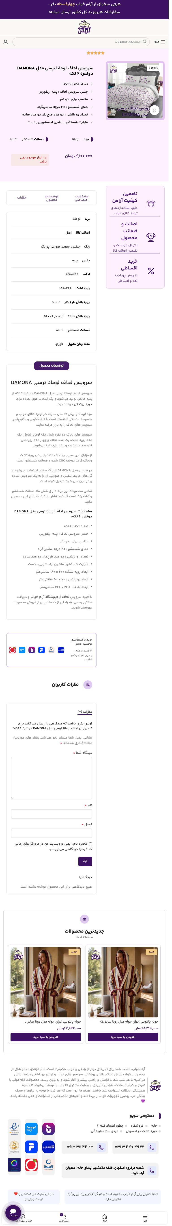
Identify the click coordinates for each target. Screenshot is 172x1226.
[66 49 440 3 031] (151, 1147)
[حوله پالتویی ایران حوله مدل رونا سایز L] (46, 982)
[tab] (84, 712)
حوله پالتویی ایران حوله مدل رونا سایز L (53, 1021)
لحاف (65, 597)
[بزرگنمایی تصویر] (155, 110)
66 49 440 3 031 (129, 1147)
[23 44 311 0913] (101, 1147)
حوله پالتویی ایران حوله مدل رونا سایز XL (129, 1021)
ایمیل (87, 824)
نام (88, 805)
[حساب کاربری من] (5, 41)
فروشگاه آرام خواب (44, 597)
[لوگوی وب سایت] (84, 27)
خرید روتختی (83, 404)
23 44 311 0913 (80, 1147)
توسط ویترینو (34, 1199)
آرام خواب (129, 1194)
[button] (123, 1037)
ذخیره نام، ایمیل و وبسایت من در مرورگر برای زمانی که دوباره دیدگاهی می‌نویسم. (53, 846)
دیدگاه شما (82, 753)
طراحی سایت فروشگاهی (37, 1194)
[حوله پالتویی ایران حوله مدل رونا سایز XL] (123, 982)
